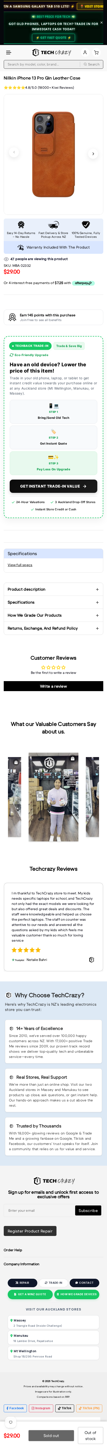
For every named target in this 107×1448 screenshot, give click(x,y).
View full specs (20, 565)
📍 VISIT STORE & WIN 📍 (60, 6)
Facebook (16, 1408)
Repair (24, 1282)
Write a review (53, 686)
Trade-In (55, 1282)
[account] (85, 52)
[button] (9, 53)
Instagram (43, 1408)
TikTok (66, 1408)
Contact (86, 1282)
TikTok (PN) (91, 1408)
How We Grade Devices (78, 1294)
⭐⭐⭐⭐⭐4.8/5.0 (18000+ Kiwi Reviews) (39, 87)
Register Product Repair (30, 1230)
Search (94, 64)
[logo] (51, 53)
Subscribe (88, 1210)
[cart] (96, 52)
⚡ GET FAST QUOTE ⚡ (53, 38)
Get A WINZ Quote (32, 1294)
